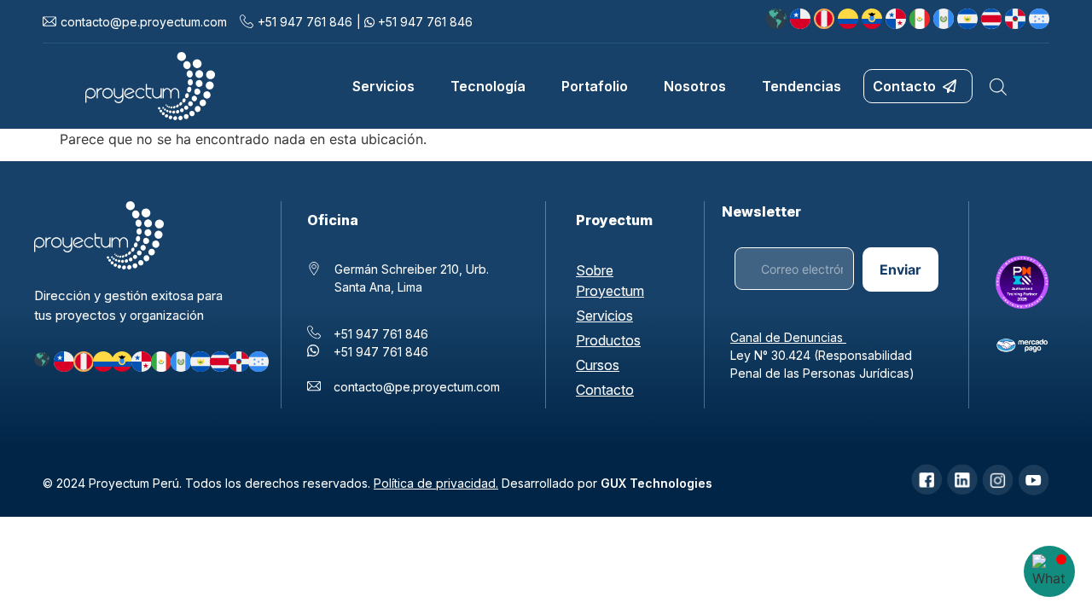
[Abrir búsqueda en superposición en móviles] (998, 86)
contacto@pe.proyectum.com (417, 386)
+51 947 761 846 (305, 21)
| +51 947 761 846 (415, 21)
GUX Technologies (656, 483)
